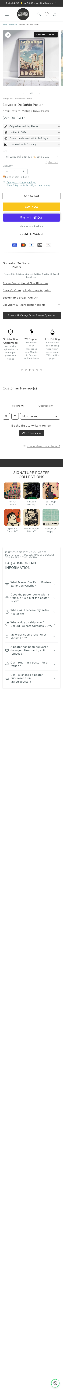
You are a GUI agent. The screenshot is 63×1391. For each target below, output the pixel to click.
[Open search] (6, 416)
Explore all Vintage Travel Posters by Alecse (31, 315)
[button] (7, 14)
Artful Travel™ (12, 110)
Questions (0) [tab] (46, 405)
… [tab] (26, 370)
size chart (53, 162)
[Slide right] (39, 93)
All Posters (13, 24)
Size (5, 151)
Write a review (31, 433)
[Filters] (15, 416)
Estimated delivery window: (21, 182)
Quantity (8, 165)
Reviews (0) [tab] (17, 405)
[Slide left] (24, 93)
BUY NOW (31, 206)
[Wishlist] (47, 14)
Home (5, 24)
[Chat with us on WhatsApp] (55, 1383)
